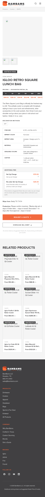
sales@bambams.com (10, 381)
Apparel (5, 399)
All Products (7, 417)
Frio (4, 461)
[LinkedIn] (19, 474)
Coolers (12, 9)
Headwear (6, 403)
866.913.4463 (7, 379)
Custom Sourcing (9, 435)
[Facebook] (4, 474)
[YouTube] (14, 474)
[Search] (36, 3)
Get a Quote (7, 442)
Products (5, 9)
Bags (4, 406)
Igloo (4, 454)
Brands (5, 439)
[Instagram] (9, 474)
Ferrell (5, 464)
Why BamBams (8, 428)
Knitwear (6, 413)
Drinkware (6, 392)
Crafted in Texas (8, 432)
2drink (5, 457)
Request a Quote (21, 217)
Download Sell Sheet (21, 225)
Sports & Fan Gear (9, 410)
